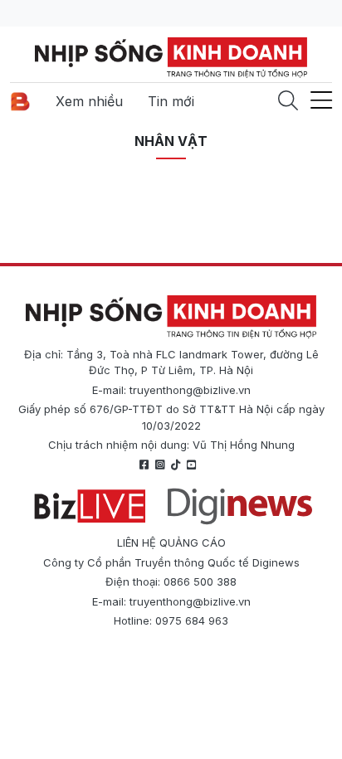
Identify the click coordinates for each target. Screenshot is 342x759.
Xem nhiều (89, 101)
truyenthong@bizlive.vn (190, 390)
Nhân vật (171, 141)
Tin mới (171, 101)
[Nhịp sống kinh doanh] (171, 316)
